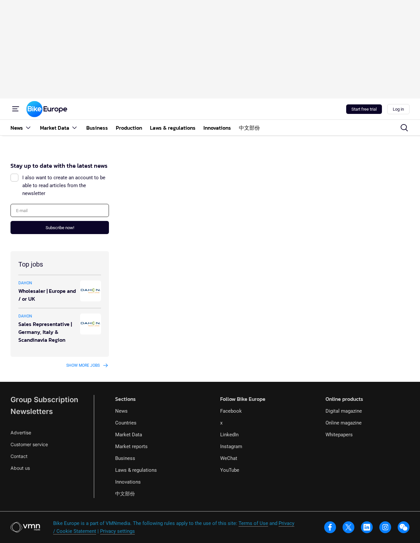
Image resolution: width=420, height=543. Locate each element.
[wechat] (404, 527)
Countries (125, 423)
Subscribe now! (60, 227)
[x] (348, 527)
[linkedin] (367, 527)
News (121, 411)
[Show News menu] (28, 127)
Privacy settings (117, 531)
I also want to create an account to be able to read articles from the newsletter (63, 185)
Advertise (20, 432)
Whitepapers (339, 435)
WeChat (228, 458)
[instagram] (385, 527)
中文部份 (125, 494)
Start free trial (364, 109)
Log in (398, 109)
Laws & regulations (136, 470)
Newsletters (31, 411)
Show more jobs (83, 365)
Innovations (128, 482)
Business (125, 458)
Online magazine (344, 423)
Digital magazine (344, 411)
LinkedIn (229, 435)
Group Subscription (44, 399)
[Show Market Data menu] (74, 127)
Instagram (231, 446)
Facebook (231, 411)
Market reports (131, 446)
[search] (404, 128)
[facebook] (330, 527)
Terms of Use (253, 523)
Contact (19, 456)
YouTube (229, 470)
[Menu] (15, 109)
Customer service (29, 444)
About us (20, 468)
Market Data (128, 435)
